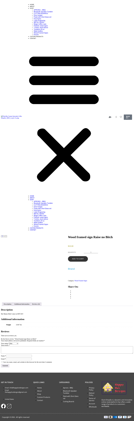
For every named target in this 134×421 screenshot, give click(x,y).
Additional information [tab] (21, 304)
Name (3, 356)
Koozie (36, 34)
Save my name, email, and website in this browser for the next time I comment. (27, 362)
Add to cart (78, 259)
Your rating (5, 343)
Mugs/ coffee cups (40, 24)
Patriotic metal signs (41, 26)
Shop (32, 8)
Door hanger (38, 15)
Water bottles (38, 31)
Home (32, 4)
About (32, 6)
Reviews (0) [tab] (36, 304)
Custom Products (36, 36)
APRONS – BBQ (40, 10)
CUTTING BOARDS (41, 13)
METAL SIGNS (39, 22)
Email (3, 359)
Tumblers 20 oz (39, 29)
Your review (5, 345)
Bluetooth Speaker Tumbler (43, 12)
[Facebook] (3, 406)
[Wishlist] (2, 236)
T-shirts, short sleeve (41, 27)
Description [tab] (7, 304)
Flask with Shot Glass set (42, 17)
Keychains (37, 19)
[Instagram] (9, 406)
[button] (64, 117)
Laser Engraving (39, 20)
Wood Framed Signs (41, 33)
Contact (33, 38)
